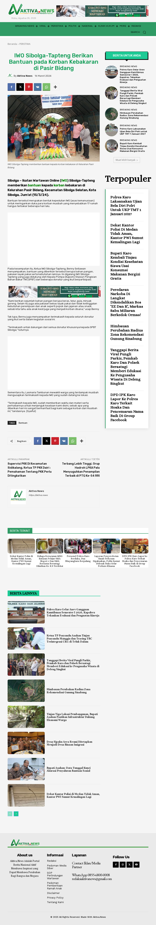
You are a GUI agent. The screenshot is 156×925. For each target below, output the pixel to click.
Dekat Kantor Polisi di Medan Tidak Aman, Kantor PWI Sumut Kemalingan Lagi (126, 233)
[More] (55, 87)
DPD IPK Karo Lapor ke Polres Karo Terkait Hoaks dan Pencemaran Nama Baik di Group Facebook (126, 407)
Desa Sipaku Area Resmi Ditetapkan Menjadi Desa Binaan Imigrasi (69, 743)
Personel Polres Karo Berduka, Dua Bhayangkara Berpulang (78, 558)
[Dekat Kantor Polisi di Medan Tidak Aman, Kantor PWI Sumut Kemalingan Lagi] (21, 546)
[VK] (37, 87)
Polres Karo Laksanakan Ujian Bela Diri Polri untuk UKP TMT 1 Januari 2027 (133, 131)
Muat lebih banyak (125, 160)
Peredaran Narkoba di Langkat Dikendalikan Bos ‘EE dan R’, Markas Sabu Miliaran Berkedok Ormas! (126, 302)
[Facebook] (11, 87)
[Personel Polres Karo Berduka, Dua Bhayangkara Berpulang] (78, 546)
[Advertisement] (54, 239)
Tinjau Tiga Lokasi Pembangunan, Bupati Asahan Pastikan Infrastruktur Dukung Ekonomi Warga (72, 717)
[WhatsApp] (46, 87)
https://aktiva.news (38, 495)
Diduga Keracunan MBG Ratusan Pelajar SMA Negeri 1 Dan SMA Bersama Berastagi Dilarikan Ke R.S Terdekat (49, 561)
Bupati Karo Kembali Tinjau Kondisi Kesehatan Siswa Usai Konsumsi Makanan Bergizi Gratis (133, 147)
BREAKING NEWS (128, 66)
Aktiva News (24, 76)
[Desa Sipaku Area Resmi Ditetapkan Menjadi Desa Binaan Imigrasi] (26, 743)
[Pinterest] (29, 87)
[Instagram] (123, 865)
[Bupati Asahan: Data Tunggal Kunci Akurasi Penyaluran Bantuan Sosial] (26, 769)
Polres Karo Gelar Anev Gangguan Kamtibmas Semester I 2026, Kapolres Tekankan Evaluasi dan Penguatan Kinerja (133, 76)
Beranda (12, 44)
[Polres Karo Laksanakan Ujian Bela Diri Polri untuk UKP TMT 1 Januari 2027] (111, 129)
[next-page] (16, 813)
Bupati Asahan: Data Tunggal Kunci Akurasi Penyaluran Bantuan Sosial (69, 770)
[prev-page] (10, 813)
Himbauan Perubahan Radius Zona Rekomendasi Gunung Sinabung (134, 115)
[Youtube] (136, 865)
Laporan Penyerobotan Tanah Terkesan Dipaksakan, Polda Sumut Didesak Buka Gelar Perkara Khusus (106, 561)
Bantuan (23, 422)
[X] (20, 87)
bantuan (34, 185)
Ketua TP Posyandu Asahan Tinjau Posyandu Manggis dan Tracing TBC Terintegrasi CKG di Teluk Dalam (69, 638)
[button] (139, 32)
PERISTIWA (24, 44)
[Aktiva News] (11, 75)
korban (59, 185)
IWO (64, 180)
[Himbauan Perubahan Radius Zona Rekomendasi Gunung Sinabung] (111, 114)
